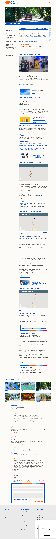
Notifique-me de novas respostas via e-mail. (21, 499)
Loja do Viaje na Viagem (24, 511)
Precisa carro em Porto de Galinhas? (10, 39)
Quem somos (39, 513)
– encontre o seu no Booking (28, 370)
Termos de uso (39, 515)
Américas (6, 513)
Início (6, 5)
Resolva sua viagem (9, 55)
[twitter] (50, 34)
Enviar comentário (39, 501)
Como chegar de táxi (9, 31)
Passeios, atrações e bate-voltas (11, 53)
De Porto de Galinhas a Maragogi (10, 45)
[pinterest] (50, 32)
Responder (15, 408)
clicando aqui (32, 481)
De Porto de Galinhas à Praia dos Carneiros (11, 42)
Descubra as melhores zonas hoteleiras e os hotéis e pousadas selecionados (39, 283)
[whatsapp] (50, 28)
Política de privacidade (40, 517)
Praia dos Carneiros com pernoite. (37, 249)
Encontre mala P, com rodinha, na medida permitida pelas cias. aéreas (39, 121)
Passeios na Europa (24, 527)
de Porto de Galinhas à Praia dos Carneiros (37, 39)
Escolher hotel (23, 515)
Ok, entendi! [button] (47, 535)
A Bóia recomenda (9, 30)
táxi (25, 36)
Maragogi (21, 310)
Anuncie (38, 511)
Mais (6, 517)
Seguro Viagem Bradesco (25, 517)
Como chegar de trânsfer (10, 35)
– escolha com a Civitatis (30, 373)
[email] (50, 36)
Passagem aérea (23, 513)
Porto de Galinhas (9, 5)
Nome (14, 485)
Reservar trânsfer (23, 521)
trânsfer (43, 48)
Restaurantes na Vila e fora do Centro (11, 51)
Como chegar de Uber (10, 33)
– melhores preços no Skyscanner (32, 369)
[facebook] (50, 30)
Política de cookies (40, 519)
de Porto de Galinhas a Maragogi (30, 41)
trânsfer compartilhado (41, 36)
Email (14, 488)
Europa (6, 515)
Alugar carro (23, 519)
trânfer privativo (32, 36)
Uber (28, 36)
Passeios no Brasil (24, 525)
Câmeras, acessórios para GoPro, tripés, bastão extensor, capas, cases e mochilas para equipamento (39, 157)
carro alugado (22, 37)
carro (38, 49)
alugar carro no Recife (27, 182)
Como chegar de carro (10, 37)
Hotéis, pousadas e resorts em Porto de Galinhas (11, 48)
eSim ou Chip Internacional (25, 529)
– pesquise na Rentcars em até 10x (32, 372)
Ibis (27, 465)
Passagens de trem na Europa (25, 523)
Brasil (6, 511)
